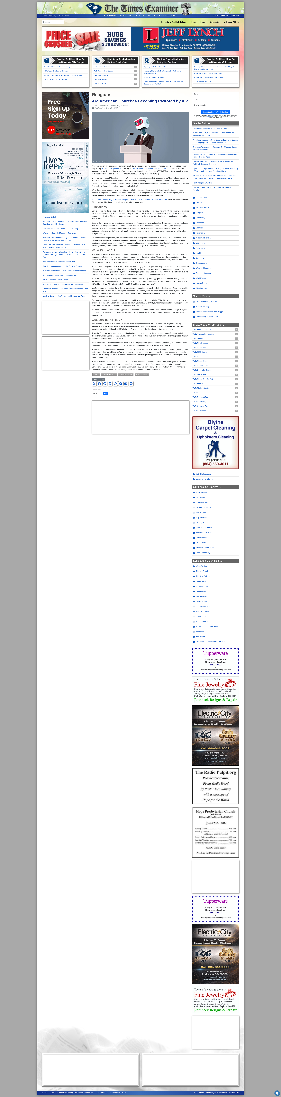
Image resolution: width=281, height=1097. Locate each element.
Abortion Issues (202, 288)
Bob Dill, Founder (203, 474)
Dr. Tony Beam (201, 523)
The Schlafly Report (204, 576)
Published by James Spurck (207, 317)
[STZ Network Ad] (65, 115)
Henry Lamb (201, 591)
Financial (199, 248)
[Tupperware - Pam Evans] (215, 661)
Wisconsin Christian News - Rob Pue (210, 642)
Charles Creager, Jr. (204, 507)
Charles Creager (203, 366)
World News (201, 278)
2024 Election (201, 198)
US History (201, 411)
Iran (198, 356)
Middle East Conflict (205, 379)
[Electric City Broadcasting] (215, 735)
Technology (200, 263)
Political (199, 203)
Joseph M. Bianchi (203, 502)
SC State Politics (202, 208)
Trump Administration (105, 71)
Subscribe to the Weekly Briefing (215, 112)
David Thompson (202, 538)
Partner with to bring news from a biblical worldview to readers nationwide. (130, 200)
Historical (199, 233)
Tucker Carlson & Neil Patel (207, 627)
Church (96, 374)
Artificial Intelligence (109, 374)
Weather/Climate (202, 268)
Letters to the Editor (203, 479)
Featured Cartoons (203, 273)
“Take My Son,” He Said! (202, 81)
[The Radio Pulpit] (215, 786)
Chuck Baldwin (202, 581)
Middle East (201, 361)
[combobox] (53, 22)
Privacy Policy (210, 116)
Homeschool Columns (204, 533)
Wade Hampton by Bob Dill (206, 302)
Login (202, 22)
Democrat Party (203, 397)
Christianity (201, 402)
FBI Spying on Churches (202, 183)
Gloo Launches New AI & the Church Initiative (211, 128)
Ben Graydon (201, 512)
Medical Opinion (202, 611)
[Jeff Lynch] (140, 39)
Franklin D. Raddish (204, 528)
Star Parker (200, 637)
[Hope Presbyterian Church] (215, 832)
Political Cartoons (104, 67)
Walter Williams (202, 566)
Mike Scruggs (102, 79)
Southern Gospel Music (205, 548)
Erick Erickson (201, 601)
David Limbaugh (202, 616)
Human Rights (201, 283)
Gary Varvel (102, 83)
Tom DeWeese (202, 621)
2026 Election (202, 352)
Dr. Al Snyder (201, 543)
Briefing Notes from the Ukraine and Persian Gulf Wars (63, 75)
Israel (199, 393)
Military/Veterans (202, 238)
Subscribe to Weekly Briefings (173, 22)
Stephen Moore (202, 632)
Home (193, 22)
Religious (200, 213)
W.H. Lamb (201, 375)
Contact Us (214, 22)
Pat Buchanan (201, 596)
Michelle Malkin (202, 586)
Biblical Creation (203, 388)
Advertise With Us (231, 22)
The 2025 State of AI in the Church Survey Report (151, 169)
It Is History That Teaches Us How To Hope (209, 77)
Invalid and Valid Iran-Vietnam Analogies (58, 67)
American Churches (126, 374)
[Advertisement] (65, 317)
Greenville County (204, 370)
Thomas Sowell (202, 571)
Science (199, 258)
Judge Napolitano (203, 606)
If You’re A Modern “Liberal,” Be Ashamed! (208, 73)
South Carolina (103, 75)
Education (200, 223)
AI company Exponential (111, 169)
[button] (94, 383)
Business (199, 243)
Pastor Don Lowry (203, 553)
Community (200, 218)
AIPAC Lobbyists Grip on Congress (56, 71)
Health (198, 253)
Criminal (199, 228)
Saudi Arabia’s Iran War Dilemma (55, 79)
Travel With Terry (202, 307)
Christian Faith (203, 406)
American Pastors (142, 374)
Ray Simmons (201, 518)
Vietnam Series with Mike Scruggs (209, 312)
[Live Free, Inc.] (65, 177)
